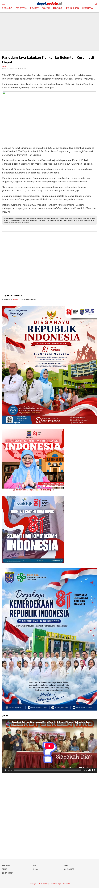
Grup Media (7, 873)
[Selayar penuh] (93, 770)
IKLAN (35, 869)
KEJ (34, 865)
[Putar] (5, 770)
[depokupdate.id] (49, 3)
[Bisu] (89, 770)
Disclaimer (69, 869)
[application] (49, 746)
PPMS (4, 869)
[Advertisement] (49, 32)
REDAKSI (6, 865)
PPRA (66, 865)
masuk (15, 299)
